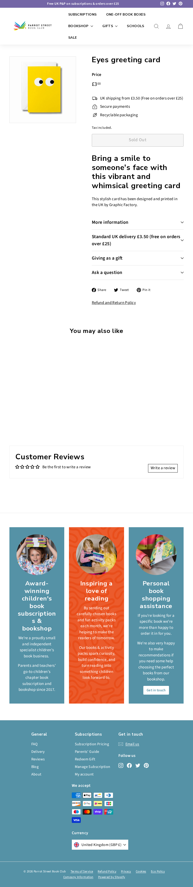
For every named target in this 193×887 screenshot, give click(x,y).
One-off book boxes (125, 14)
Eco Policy (158, 871)
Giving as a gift (107, 258)
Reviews (38, 759)
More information (110, 222)
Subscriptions (82, 14)
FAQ (34, 744)
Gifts (108, 26)
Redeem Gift (85, 759)
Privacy (126, 871)
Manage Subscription (92, 766)
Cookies (141, 871)
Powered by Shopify (111, 877)
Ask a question (107, 272)
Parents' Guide (87, 751)
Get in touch (156, 690)
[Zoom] (43, 90)
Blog (35, 766)
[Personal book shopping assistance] (156, 554)
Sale (72, 37)
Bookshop (78, 26)
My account (84, 774)
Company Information (78, 877)
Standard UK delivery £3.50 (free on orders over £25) (136, 240)
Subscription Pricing (92, 744)
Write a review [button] (163, 468)
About (36, 774)
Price (96, 75)
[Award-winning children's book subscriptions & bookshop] (36, 554)
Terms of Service (82, 871)
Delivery (38, 751)
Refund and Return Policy (114, 303)
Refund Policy (107, 871)
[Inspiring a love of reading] (96, 554)
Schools (135, 26)
